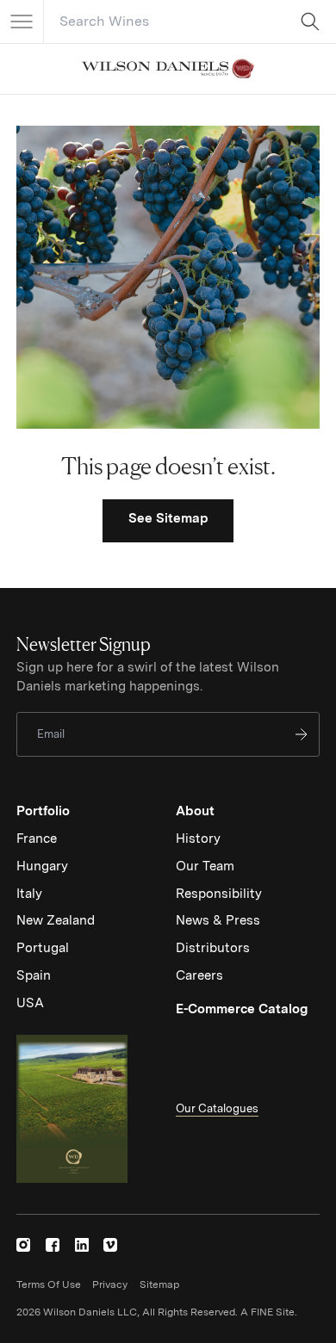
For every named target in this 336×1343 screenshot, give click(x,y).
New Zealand (55, 920)
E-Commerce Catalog (242, 1009)
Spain (33, 975)
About (195, 811)
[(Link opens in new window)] (23, 1245)
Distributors (213, 948)
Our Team (205, 866)
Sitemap (159, 1284)
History (198, 838)
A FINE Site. (268, 1312)
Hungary (42, 866)
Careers (199, 975)
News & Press (218, 920)
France (36, 838)
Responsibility (219, 893)
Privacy (110, 1284)
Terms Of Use (48, 1284)
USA (30, 1003)
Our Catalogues (217, 1108)
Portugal (42, 948)
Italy (29, 893)
